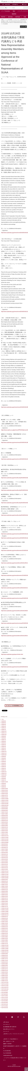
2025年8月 (4, 738)
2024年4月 (4, 764)
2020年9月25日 (5, 879)
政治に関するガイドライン (9, 1029)
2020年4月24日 (5, 894)
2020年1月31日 (5, 904)
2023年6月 (4, 783)
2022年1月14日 (5, 834)
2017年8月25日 (5, 994)
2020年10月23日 (5, 876)
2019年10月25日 (5, 913)
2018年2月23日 (5, 975)
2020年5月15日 (5, 893)
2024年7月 (4, 759)
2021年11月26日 (5, 837)
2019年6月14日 (5, 926)
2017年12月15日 (5, 982)
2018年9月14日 (5, 955)
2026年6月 (4, 721)
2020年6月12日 (5, 889)
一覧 (2, 719)
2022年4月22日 (5, 822)
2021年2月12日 (5, 867)
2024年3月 (4, 766)
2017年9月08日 (5, 992)
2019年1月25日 (5, 941)
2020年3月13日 (5, 899)
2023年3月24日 (5, 788)
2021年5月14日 (5, 857)
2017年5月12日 (5, 1004)
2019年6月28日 (5, 925)
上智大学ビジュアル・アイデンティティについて (13, 1033)
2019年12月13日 (5, 908)
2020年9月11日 (5, 881)
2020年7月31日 (5, 884)
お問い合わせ (6, 1022)
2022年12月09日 (5, 798)
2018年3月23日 (5, 972)
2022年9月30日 (5, 807)
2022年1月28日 (5, 832)
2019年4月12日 (5, 933)
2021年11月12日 (5, 839)
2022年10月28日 (5, 803)
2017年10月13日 (5, 989)
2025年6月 (4, 741)
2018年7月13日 (5, 960)
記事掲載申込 (15, 4)
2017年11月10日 (5, 985)
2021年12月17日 (5, 835)
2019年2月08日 (5, 940)
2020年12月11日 (5, 871)
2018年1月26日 (5, 979)
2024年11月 (4, 753)
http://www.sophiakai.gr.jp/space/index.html (12, 654)
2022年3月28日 (5, 825)
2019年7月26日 (5, 921)
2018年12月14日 (5, 945)
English (25, 4)
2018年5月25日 (5, 965)
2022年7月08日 (5, 813)
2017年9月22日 (5, 990)
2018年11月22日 (5, 946)
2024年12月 (4, 751)
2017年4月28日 (5, 1006)
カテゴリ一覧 (23, 26)
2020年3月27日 (5, 898)
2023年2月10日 (5, 793)
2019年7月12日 (5, 923)
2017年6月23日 (5, 999)
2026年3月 (4, 726)
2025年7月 (4, 739)
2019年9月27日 (5, 916)
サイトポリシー (6, 1024)
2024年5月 (4, 763)
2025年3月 (4, 746)
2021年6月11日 (5, 854)
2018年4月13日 (5, 970)
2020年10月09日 (5, 877)
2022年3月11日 (5, 827)
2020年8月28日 (5, 882)
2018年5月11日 (5, 967)
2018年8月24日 (5, 957)
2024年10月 (4, 754)
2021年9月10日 (5, 845)
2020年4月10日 (5, 896)
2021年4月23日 (5, 859)
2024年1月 (4, 770)
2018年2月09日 (5, 977)
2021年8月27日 (5, 847)
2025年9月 (4, 736)
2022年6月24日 (5, 815)
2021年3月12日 (5, 864)
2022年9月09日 (5, 808)
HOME (2, 19)
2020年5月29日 (5, 891)
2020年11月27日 (5, 872)
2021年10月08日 (5, 842)
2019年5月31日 (5, 928)
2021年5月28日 (5, 856)
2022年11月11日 (5, 802)
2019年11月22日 (5, 909)
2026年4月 (4, 724)
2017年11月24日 (5, 984)
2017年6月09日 (5, 1000)
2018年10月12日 (5, 952)
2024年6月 (4, 761)
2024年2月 (4, 768)
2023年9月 (4, 776)
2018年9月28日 (5, 953)
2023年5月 (4, 785)
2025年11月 (4, 732)
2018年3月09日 (5, 973)
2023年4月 (4, 786)
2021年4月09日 (5, 861)
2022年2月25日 (5, 829)
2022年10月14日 (5, 805)
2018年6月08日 (5, 963)
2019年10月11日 (5, 914)
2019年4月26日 (5, 931)
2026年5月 (4, 722)
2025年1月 (4, 749)
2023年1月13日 (5, 797)
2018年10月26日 (5, 950)
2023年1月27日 (5, 795)
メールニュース (16, 19)
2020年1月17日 (5, 906)
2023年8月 (4, 778)
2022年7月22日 (5, 812)
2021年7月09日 (5, 850)
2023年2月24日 (5, 791)
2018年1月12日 (5, 980)
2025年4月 (4, 744)
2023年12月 (4, 771)
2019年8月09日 (5, 920)
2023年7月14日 (5, 781)
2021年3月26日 (5, 862)
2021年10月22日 (5, 840)
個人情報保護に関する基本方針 (9, 1026)
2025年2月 (4, 748)
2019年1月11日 (5, 943)
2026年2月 (4, 727)
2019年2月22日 (5, 938)
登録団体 (14, 14)
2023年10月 (4, 775)
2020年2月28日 (5, 901)
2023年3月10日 (5, 790)
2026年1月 (4, 729)
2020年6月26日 (5, 887)
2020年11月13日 (5, 874)
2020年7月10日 (5, 886)
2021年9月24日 (5, 844)
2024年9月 (4, 756)
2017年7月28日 (5, 995)
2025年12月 (4, 731)
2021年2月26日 (5, 866)
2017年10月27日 (5, 987)
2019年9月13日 (5, 918)
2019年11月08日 (5, 911)
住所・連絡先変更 (6, 4)
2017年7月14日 (5, 997)
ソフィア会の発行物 (8, 19)
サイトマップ (6, 1031)
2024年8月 (4, 758)
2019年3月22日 (5, 935)
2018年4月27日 (5, 968)
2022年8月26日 (5, 810)
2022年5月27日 (5, 818)
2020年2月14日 (5, 903)
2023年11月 (4, 773)
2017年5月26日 (5, 1002)
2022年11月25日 (5, 800)
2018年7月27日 (5, 958)
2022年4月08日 (5, 823)
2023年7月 (4, 780)
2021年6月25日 (5, 852)
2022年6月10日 (5, 817)
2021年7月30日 (5, 849)
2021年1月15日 (5, 869)
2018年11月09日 (5, 948)
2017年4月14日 (5, 1007)
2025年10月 (4, 734)
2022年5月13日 (5, 820)
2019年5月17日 (5, 930)
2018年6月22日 (5, 962)
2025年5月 (4, 743)
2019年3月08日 (5, 936)
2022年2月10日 (5, 830)
